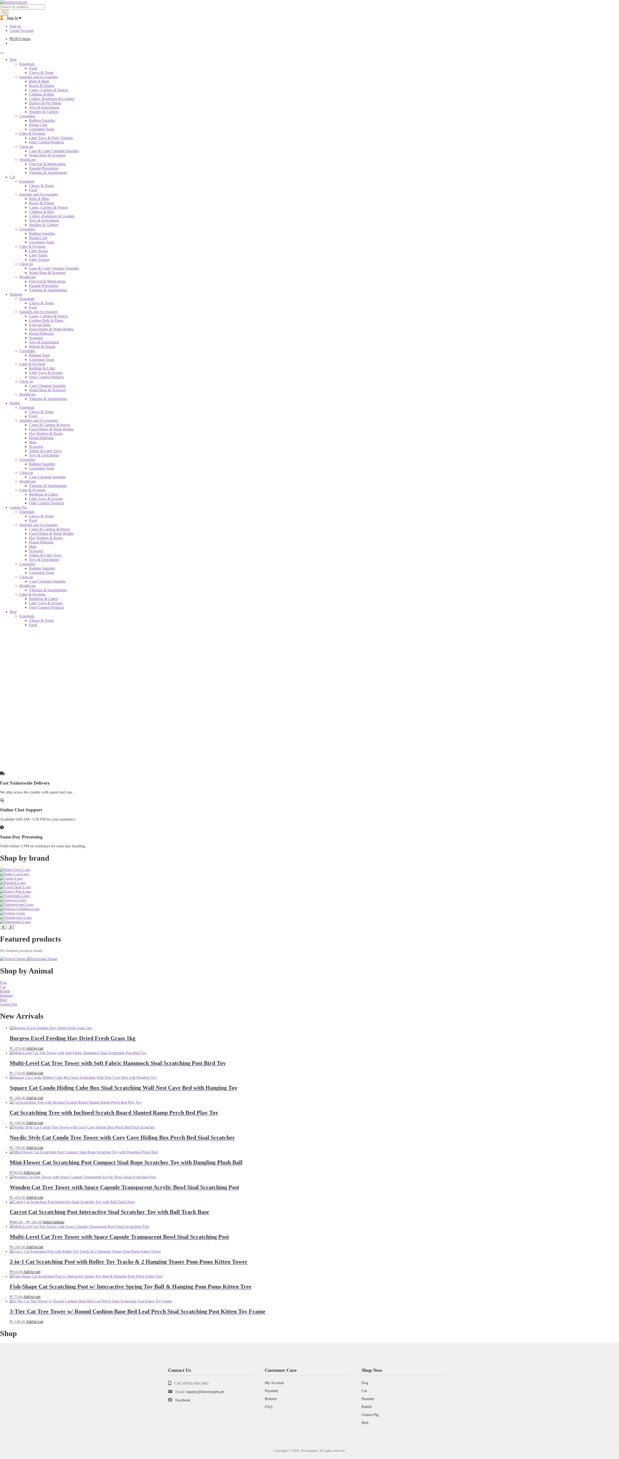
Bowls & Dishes (41, 86)
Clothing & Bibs (41, 94)
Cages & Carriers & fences (49, 425)
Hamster (16, 294)
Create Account (21, 31)
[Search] (4, 12)
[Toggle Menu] (2, 52)
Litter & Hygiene (32, 133)
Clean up (26, 146)
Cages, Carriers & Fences (48, 90)
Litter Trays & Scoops (46, 373)
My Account (274, 1383)
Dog (13, 59)
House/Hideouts (41, 333)
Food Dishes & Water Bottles (51, 329)
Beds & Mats (39, 81)
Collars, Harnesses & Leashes (51, 99)
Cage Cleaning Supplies (47, 386)
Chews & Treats (41, 73)
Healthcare (27, 159)
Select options (53, 1222)
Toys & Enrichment (44, 107)
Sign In (15, 26)
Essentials (26, 64)
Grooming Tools (41, 129)
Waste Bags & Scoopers (47, 155)
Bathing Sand (39, 355)
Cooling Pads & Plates (46, 320)
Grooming (27, 116)
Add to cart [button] (34, 1048)
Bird (13, 612)
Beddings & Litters (43, 494)
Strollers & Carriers (44, 112)
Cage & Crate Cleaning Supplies (54, 151)
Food (33, 68)
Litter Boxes (38, 251)
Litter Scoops (39, 259)
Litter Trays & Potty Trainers (51, 138)
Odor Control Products (46, 142)
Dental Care (38, 125)
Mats (33, 442)
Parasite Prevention (43, 168)
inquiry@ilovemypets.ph (205, 1392)
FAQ (269, 1407)
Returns (271, 1399)
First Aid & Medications (47, 164)
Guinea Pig (18, 507)
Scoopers (36, 338)
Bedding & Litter (42, 368)
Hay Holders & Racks (46, 433)
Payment (271, 1391)
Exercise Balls (40, 325)
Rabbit (15, 403)
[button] (309, 755)
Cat (12, 177)
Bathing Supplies (42, 120)
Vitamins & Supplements (48, 173)
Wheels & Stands (42, 346)
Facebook (182, 1400)
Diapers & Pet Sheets (45, 103)
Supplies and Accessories (38, 77)
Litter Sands (38, 255)
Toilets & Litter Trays (45, 451)
